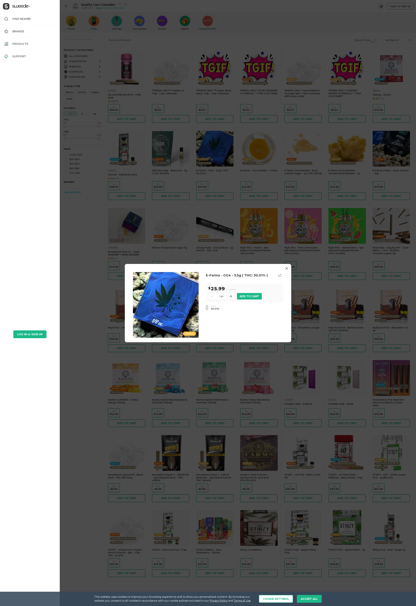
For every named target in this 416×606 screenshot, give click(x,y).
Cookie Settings (276, 598)
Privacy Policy (219, 600)
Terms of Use (242, 600)
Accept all (309, 598)
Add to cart (249, 296)
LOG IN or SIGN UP (30, 334)
